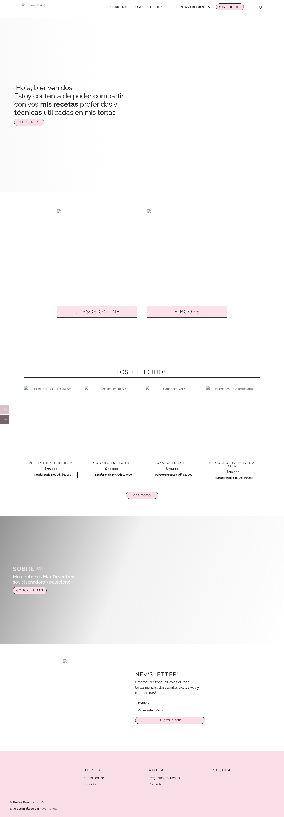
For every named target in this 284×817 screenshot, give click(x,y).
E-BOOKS (157, 7)
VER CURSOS (29, 122)
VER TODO (142, 495)
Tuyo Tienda (48, 808)
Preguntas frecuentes (164, 778)
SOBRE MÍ (118, 7)
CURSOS (138, 7)
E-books (90, 784)
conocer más (29, 590)
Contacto (155, 784)
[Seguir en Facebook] (226, 779)
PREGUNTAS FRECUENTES (190, 7)
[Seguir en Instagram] (217, 779)
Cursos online (94, 778)
